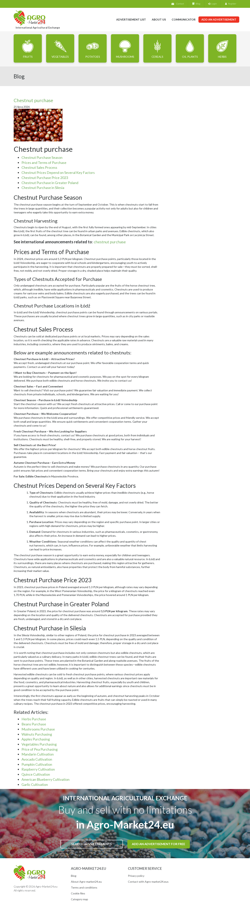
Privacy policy (136, 875)
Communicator (184, 19)
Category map (79, 899)
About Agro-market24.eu (86, 881)
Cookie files (78, 893)
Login (213, 3)
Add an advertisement (218, 19)
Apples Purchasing (35, 739)
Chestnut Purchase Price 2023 (44, 177)
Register (231, 3)
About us (159, 19)
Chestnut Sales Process (39, 167)
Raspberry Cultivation (38, 769)
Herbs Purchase (33, 719)
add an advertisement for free (158, 844)
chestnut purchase (110, 241)
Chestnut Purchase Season (41, 157)
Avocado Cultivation (36, 759)
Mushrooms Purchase (38, 729)
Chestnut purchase (33, 100)
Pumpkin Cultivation (36, 764)
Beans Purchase (33, 724)
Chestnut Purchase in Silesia (42, 187)
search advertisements (91, 844)
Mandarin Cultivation (37, 754)
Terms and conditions (84, 887)
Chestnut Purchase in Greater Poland (49, 183)
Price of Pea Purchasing (39, 749)
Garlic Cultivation (34, 784)
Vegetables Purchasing (39, 744)
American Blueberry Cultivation (45, 779)
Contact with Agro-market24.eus (148, 881)
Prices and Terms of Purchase (43, 162)
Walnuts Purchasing (36, 734)
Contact (180, 3)
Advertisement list (131, 19)
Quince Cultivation (35, 774)
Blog (197, 3)
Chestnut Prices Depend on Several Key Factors (58, 172)
